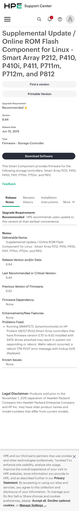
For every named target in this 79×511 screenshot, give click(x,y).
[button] (74, 456)
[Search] (39, 19)
